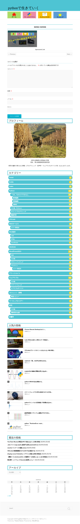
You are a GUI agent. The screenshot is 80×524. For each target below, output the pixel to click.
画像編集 (42, 201)
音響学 (40, 317)
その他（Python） (41, 208)
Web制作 (40, 232)
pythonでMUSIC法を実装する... (34, 381)
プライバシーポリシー (38, 519)
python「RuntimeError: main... (34, 423)
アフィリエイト (40, 273)
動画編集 (42, 198)
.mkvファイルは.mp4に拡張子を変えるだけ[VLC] (22, 445)
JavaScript (41, 242)
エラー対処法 (41, 227)
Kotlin (40, 182)
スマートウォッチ (41, 285)
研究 (40, 305)
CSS (41, 236)
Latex (40, 186)
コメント (11, 69)
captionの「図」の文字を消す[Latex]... (36, 361)
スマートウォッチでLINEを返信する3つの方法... (38, 392)
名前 (9, 91)
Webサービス (40, 224)
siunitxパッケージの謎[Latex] (16, 448)
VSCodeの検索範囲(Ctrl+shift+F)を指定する (21, 451)
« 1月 (9, 496)
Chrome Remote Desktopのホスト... (35, 329)
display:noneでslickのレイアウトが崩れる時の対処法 (24, 454)
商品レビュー (41, 296)
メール (10, 99)
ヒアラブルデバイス (41, 288)
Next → (69, 54)
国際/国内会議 (41, 312)
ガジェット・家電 (40, 293)
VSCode (40, 219)
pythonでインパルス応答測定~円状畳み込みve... (38, 402)
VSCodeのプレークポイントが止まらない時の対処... (40, 350)
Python (40, 191)
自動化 (42, 204)
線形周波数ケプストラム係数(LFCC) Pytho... (37, 413)
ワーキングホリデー (40, 301)
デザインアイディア (41, 262)
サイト (9, 107)
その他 (41, 258)
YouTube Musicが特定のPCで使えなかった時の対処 (23, 442)
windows (40, 247)
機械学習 (41, 215)
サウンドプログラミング (41, 211)
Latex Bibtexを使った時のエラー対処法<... (37, 340)
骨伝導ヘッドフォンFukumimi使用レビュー (20, 460)
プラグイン (41, 265)
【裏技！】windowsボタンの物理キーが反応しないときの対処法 (27, 457)
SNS (41, 255)
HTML (41, 239)
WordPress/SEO (40, 251)
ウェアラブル (40, 278)
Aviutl (40, 177)
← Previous (11, 54)
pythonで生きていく (23, 8)
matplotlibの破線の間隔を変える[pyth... (36, 371)
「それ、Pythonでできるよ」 (41, 194)
